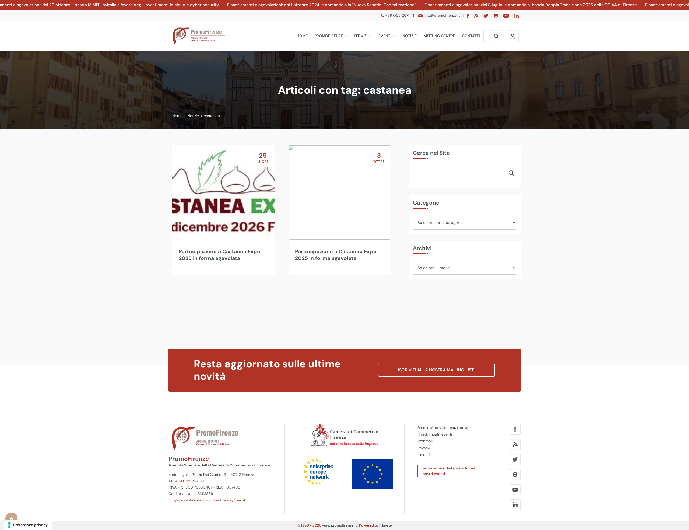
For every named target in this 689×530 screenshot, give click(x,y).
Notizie (409, 35)
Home (302, 35)
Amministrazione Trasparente (442, 427)
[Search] (511, 173)
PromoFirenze (329, 35)
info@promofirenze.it (186, 500)
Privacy (423, 447)
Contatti (471, 35)
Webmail (425, 440)
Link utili (424, 454)
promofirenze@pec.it (227, 500)
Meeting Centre (439, 35)
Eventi (385, 35)
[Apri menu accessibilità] (11, 519)
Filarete (385, 525)
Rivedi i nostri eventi (434, 434)
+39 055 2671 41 (189, 481)
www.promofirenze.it (339, 525)
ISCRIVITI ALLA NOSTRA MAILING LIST (436, 370)
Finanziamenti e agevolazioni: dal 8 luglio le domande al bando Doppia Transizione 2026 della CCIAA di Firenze (530, 5)
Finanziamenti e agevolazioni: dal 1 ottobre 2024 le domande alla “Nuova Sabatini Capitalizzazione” (321, 5)
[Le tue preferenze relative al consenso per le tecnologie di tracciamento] (28, 525)
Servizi (361, 35)
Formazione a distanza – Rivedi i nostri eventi (448, 471)
